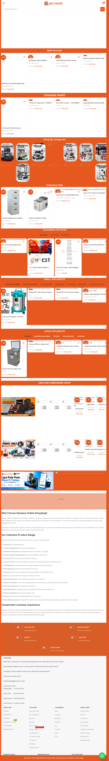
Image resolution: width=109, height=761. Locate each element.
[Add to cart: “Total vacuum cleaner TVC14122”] (24, 291)
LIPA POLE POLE (34, 711)
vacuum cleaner (6, 319)
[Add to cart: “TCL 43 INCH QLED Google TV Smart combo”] (51, 241)
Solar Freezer (60, 349)
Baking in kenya (8, 729)
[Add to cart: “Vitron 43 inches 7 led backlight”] (79, 241)
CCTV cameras (87, 61)
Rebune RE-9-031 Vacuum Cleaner (40, 292)
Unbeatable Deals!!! (54, 95)
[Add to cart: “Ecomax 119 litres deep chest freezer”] (24, 343)
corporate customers (87, 729)
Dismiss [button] (104, 758)
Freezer (4, 371)
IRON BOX (7, 718)
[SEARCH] (102, 9)
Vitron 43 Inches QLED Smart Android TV (11, 246)
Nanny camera (60, 63)
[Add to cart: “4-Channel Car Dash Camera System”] (24, 101)
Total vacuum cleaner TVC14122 (12, 317)
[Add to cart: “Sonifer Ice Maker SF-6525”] (51, 191)
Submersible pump (7, 86)
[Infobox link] (27, 629)
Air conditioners (34, 715)
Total (56, 733)
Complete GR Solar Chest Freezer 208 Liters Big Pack (67, 347)
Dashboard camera (7, 131)
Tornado (57, 729)
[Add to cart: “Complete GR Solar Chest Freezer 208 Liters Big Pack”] (79, 343)
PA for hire (32, 740)
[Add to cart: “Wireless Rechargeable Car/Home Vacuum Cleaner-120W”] (106, 291)
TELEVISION (60, 270)
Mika (56, 711)
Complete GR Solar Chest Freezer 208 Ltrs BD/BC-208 (95, 347)
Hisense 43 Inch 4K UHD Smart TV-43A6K (94, 246)
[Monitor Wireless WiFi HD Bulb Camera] (95, 55)
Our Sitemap (84, 726)
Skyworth (58, 718)
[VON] (13, 501)
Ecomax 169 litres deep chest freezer (39, 345)
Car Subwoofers (34, 63)
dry (30, 295)
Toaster (58, 106)
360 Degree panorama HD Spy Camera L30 (66, 61)
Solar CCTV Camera (89, 196)
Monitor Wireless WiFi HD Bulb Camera (93, 59)
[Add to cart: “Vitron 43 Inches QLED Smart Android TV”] (24, 241)
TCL (56, 726)
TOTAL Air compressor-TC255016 (40, 103)
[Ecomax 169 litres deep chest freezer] (40, 341)
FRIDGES (6, 711)
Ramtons (57, 722)
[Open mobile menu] (4, 3)
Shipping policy (85, 740)
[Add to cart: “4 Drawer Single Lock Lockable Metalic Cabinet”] (24, 191)
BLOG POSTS (33, 726)
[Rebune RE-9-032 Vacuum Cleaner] (68, 289)
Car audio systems (34, 736)
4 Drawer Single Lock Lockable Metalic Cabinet (12, 219)
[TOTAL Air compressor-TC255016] (40, 100)
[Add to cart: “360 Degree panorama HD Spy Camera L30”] (79, 57)
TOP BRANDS (59, 707)
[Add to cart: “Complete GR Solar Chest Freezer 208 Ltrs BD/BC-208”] (106, 343)
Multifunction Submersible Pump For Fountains (13, 84)
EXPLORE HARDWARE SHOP (54, 383)
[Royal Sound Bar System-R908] (95, 100)
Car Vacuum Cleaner (90, 297)
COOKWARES (8, 726)
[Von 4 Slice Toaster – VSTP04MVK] (68, 100)
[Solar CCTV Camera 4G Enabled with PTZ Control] (95, 190)
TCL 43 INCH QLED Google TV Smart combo (39, 268)
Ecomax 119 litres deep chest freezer (11, 370)
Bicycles (31, 718)
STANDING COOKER (10, 721)
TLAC (56, 736)
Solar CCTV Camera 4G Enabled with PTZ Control (94, 194)
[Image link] (7, 152)
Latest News (84, 722)
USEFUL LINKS (85, 707)
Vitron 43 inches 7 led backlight (67, 267)
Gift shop (32, 744)
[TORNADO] (68, 501)
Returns (82, 715)
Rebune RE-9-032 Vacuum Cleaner (67, 292)
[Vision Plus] (40, 501)
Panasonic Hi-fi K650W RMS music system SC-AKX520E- (67, 196)
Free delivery (84, 736)
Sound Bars (86, 106)
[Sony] (95, 501)
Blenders (32, 722)
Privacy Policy (84, 711)
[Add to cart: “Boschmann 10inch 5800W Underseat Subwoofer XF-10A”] (51, 57)
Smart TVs (5, 248)
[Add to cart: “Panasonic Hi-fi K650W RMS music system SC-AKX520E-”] (79, 191)
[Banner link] (42, 407)
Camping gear (33, 733)
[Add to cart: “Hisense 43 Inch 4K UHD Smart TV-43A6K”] (106, 241)
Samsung (57, 715)
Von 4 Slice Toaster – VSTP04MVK (67, 103)
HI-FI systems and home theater (65, 198)
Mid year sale (36, 729)
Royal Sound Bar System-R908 (93, 103)
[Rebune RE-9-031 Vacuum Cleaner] (40, 289)
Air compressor (33, 106)
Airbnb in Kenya (85, 733)
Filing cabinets (6, 221)
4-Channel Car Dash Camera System (11, 129)
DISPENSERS (7, 715)
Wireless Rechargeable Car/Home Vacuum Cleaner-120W (95, 295)
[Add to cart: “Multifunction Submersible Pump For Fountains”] (24, 57)
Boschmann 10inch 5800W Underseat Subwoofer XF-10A (39, 61)
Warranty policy (34, 747)
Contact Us (83, 718)
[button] (102, 755)
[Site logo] (53, 3)
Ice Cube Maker (33, 221)
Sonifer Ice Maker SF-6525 (37, 218)
